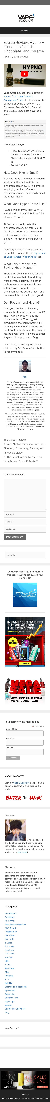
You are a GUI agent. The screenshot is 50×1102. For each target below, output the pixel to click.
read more (22, 852)
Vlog (7, 1012)
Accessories (11, 913)
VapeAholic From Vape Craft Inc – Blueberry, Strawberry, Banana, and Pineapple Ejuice (24, 448)
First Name (10, 738)
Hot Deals (9, 954)
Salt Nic (8, 983)
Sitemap (25, 1094)
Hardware (10, 950)
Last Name (10, 748)
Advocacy (9, 917)
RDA (7, 972)
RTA (7, 979)
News (7, 965)
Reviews (21, 439)
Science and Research (16, 987)
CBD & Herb (11, 928)
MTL (7, 961)
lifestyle (8, 957)
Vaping (8, 1005)
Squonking (10, 994)
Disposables (11, 932)
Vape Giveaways (21, 783)
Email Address (12, 729)
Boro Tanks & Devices (15, 924)
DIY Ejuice (9, 935)
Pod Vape (9, 968)
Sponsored (10, 990)
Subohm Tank (11, 998)
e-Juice (11, 439)
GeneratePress (41, 1098)
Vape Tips (10, 1001)
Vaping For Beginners (15, 1009)
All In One (9, 921)
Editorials (9, 946)
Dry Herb (9, 939)
